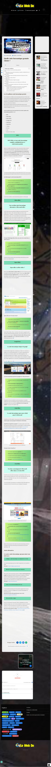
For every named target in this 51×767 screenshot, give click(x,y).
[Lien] (14, 689)
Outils (4, 727)
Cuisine (11, 716)
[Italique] (4, 689)
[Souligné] (6, 689)
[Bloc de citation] (11, 689)
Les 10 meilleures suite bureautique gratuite (13, 69)
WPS (5, 71)
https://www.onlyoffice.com (17, 459)
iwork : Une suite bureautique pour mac (13, 89)
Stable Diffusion (17, 729)
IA (13, 718)
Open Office (7, 76)
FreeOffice (6, 83)
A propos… (28, 707)
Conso (20, 714)
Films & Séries (39, 106)
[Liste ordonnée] (8, 689)
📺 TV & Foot (21, 10)
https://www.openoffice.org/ (12, 328)
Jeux (17, 720)
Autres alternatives (8, 85)
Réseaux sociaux (7, 729)
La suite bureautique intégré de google (12, 79)
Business (13, 714)
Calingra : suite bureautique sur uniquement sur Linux (15, 87)
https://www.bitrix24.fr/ (12, 581)
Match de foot (6, 725)
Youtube (15, 735)
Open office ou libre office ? (11, 77)
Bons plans (5, 714)
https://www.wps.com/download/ (13, 192)
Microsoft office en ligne (11, 90)
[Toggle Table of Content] (29, 68)
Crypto (5, 716)
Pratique (11, 727)
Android (38, 98)
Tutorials (5, 733)
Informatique (20, 718)
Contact (28, 712)
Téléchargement (39, 82)
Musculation (15, 725)
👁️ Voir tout (13, 10)
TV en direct (43, 74)
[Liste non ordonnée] (10, 689)
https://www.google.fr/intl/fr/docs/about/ (20, 396)
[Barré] (7, 689)
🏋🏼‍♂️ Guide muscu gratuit (30, 10)
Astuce (18, 712)
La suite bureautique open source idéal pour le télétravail (16, 82)
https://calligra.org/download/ (14, 566)
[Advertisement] (25, 24)
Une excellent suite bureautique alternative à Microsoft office (16, 75)
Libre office (7, 74)
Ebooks (42, 81)
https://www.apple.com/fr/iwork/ (10, 594)
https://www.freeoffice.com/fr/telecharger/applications (18, 534)
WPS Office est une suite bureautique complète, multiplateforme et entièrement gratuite (18, 73)
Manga (42, 89)
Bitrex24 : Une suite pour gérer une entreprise (14, 88)
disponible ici (19, 538)
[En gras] (3, 689)
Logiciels (8, 40)
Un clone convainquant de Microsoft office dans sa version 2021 (17, 84)
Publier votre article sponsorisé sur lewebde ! (35, 715)
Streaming (38, 90)
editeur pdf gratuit (22, 539)
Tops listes (13, 731)
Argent (12, 712)
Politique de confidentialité (31, 710)
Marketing (19, 722)
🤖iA (37, 10)
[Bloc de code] (12, 689)
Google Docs (7, 78)
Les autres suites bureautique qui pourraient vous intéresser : (16, 86)
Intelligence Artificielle (8, 720)
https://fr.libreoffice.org (11, 253)
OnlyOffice (7, 81)
